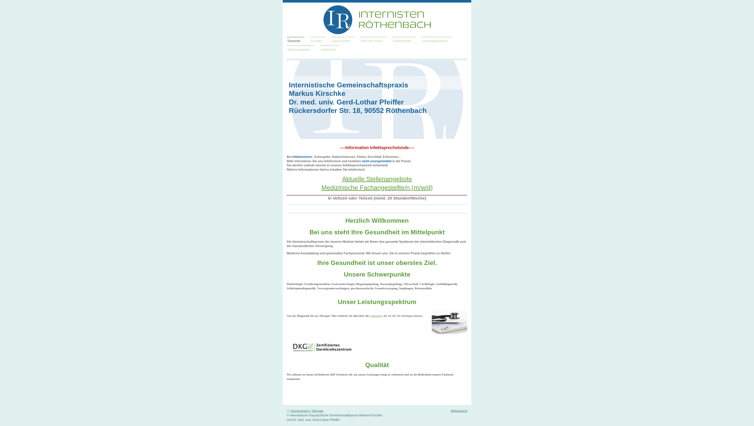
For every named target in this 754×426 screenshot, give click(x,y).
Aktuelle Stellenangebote (377, 178)
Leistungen (376, 315)
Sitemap (317, 411)
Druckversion (300, 411)
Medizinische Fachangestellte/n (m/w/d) (377, 187)
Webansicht (459, 411)
